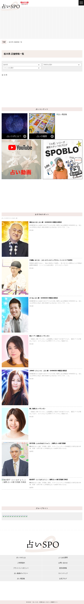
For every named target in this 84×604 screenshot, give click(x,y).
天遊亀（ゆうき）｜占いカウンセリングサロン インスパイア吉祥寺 (50, 260)
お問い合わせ (63, 563)
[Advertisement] (42, 22)
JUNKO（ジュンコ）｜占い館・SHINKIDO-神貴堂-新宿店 (48, 370)
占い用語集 (21, 578)
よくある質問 (63, 557)
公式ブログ (63, 578)
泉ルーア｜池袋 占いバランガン (39, 336)
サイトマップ (63, 573)
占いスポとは (21, 557)
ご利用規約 (21, 563)
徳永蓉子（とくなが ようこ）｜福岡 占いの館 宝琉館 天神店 (48, 479)
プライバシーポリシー (21, 568)
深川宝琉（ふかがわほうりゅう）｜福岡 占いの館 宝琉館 (47, 443)
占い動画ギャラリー (21, 573)
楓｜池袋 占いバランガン (37, 408)
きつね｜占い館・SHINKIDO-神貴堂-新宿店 (43, 298)
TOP (4, 42)
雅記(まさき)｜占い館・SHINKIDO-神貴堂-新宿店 (45, 222)
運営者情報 (63, 568)
